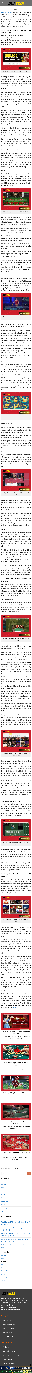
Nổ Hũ (3, 1204)
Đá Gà (3, 1194)
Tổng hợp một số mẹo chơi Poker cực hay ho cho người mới (16, 1122)
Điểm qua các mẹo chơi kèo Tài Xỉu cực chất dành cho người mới (15, 1235)
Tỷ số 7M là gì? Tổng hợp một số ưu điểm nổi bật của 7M (15, 1223)
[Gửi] (29, 1173)
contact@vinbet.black (13, 1309)
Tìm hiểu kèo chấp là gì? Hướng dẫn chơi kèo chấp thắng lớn (15, 1229)
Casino (3, 1191)
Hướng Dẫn (5, 1201)
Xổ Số (3, 1211)
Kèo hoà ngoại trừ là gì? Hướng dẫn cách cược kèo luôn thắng (14, 1240)
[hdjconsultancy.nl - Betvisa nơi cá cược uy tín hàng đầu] (16, 3)
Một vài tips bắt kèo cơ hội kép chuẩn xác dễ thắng (15, 1246)
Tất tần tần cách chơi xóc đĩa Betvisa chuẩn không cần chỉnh (16, 1032)
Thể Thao (4, 1208)
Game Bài (4, 1198)
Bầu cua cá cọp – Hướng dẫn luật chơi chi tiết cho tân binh (16, 1153)
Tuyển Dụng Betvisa (9, 1363)
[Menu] (2, 3)
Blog (2, 1187)
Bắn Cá (3, 1184)
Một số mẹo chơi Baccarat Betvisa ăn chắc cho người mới (16, 1063)
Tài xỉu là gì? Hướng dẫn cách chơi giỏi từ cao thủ (16, 1093)
